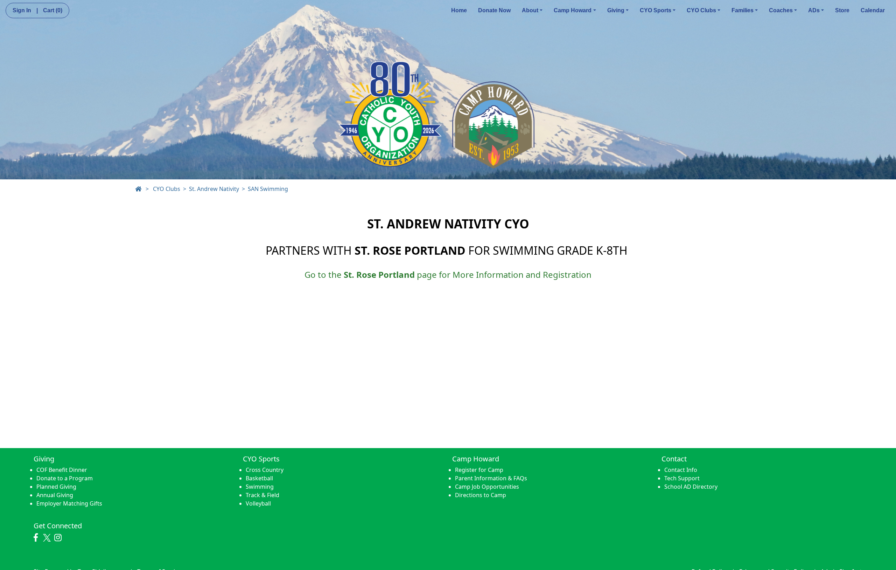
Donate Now (494, 10)
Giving (615, 10)
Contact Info (680, 470)
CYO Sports (655, 10)
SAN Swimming (268, 189)
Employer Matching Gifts (69, 503)
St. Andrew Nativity (214, 189)
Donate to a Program (64, 478)
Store (842, 10)
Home (459, 10)
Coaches (781, 10)
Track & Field (262, 495)
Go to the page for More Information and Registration (448, 274)
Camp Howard (573, 10)
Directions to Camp (480, 495)
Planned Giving (56, 486)
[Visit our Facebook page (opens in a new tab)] (37, 537)
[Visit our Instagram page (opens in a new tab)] (59, 537)
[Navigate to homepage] (138, 189)
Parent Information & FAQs (491, 478)
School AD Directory (691, 486)
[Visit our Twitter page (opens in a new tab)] (47, 538)
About (530, 10)
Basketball (259, 478)
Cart (52, 10)
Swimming (260, 486)
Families (743, 10)
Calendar (873, 10)
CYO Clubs (701, 10)
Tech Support (682, 478)
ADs (814, 10)
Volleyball (258, 503)
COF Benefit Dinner (61, 470)
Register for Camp (479, 470)
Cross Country (265, 470)
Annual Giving (54, 495)
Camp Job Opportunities (487, 486)
